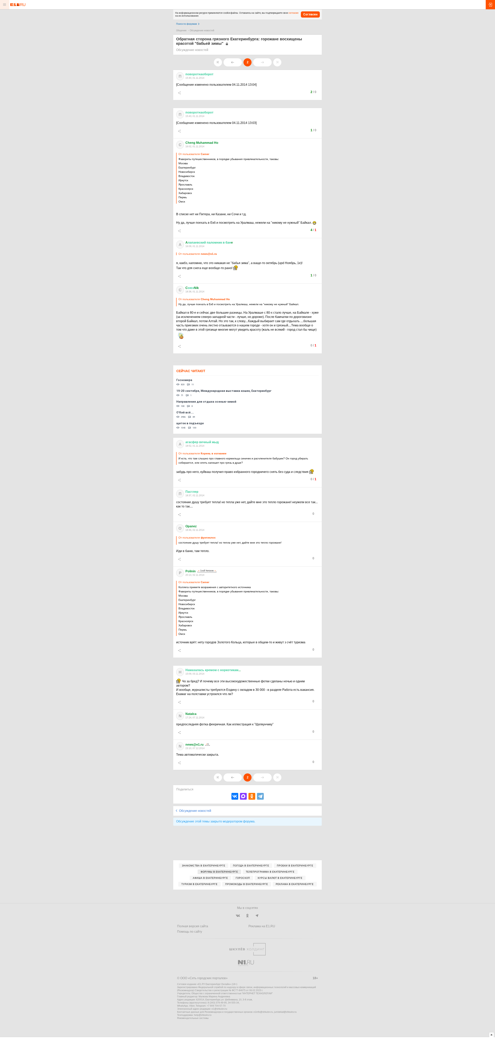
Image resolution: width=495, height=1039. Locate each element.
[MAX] (243, 796)
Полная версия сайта (192, 926)
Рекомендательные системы (193, 1018)
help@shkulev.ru (203, 1015)
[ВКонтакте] (234, 796)
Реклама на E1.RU (261, 926)
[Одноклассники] (251, 796)
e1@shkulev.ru (219, 1009)
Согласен (310, 14)
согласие (293, 13)
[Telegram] (260, 796)
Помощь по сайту (189, 931)
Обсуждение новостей (202, 30)
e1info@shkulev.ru (263, 1012)
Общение (181, 30)
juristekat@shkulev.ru (285, 1012)
